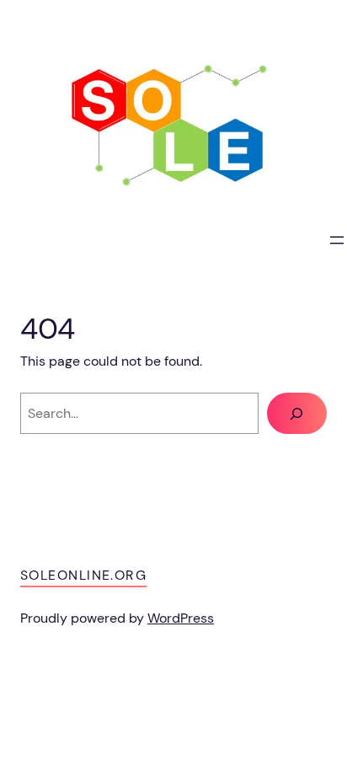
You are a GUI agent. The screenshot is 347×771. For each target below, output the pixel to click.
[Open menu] (337, 240)
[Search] (297, 414)
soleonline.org (83, 575)
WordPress (180, 618)
